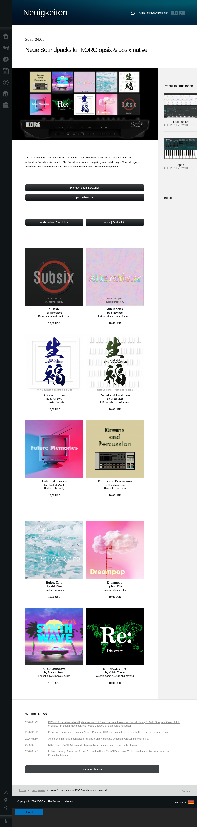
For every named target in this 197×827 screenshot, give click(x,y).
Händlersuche (6, 94)
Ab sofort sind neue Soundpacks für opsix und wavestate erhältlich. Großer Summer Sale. (98, 738)
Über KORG (6, 821)
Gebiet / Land (6, 800)
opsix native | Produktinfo (54, 222)
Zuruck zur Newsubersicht (153, 13)
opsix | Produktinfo (114, 222)
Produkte (6, 48)
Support (6, 82)
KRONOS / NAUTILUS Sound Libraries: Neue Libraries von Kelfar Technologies (92, 745)
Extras (6, 59)
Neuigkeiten (6, 792)
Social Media (6, 808)
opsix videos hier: (84, 197)
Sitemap (186, 791)
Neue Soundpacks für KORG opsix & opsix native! (78, 790)
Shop (6, 106)
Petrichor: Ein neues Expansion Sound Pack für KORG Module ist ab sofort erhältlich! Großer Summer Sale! (108, 732)
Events (6, 71)
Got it (29, 812)
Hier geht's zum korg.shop (84, 187)
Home (6, 36)
